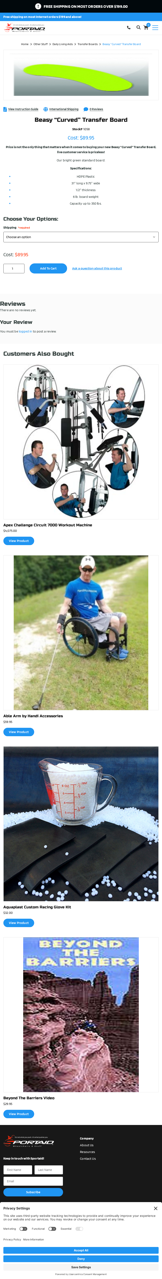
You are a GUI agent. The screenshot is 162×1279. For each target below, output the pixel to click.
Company (87, 1138)
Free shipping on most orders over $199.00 (86, 6)
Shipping (16, 227)
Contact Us (88, 1159)
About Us (86, 1145)
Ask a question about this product (97, 268)
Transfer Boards (88, 44)
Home (25, 44)
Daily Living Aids (63, 44)
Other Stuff (41, 44)
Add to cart (48, 268)
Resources (87, 1152)
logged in (25, 331)
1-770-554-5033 (129, 27)
